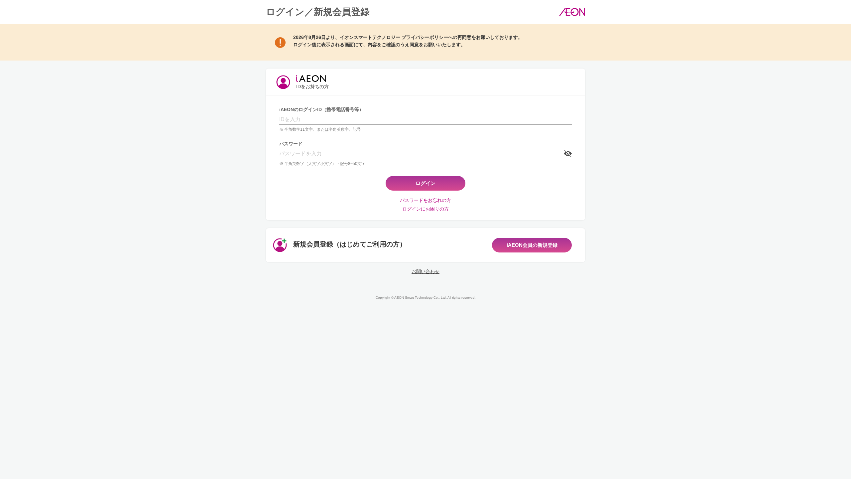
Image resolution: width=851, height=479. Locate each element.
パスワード (291, 143)
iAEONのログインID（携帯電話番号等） (321, 109)
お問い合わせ (425, 271)
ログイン (425, 183)
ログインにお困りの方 (425, 209)
